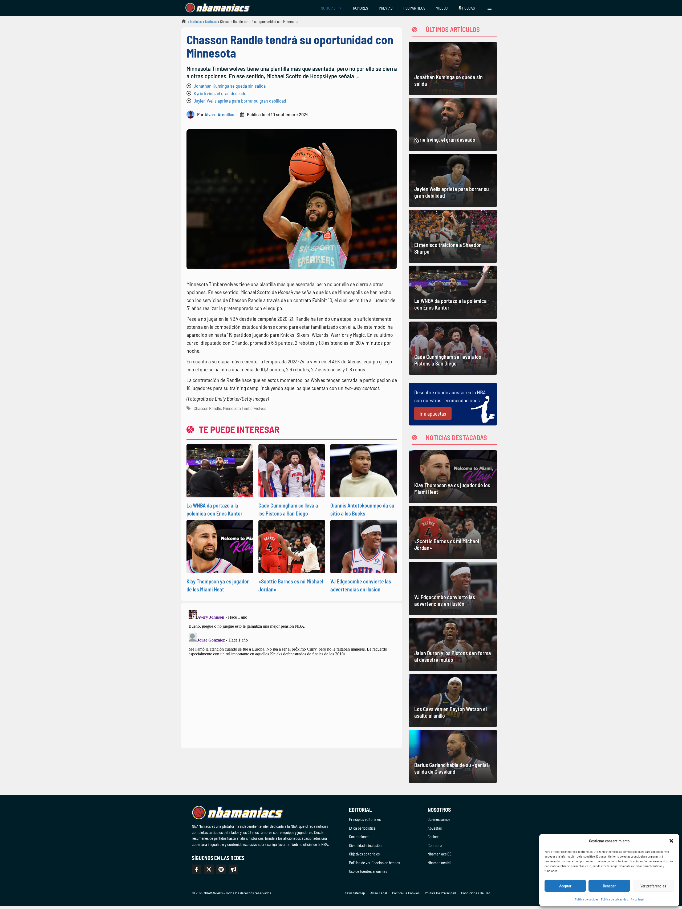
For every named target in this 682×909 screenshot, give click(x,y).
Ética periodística (362, 828)
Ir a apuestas (433, 413)
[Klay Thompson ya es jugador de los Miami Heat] (453, 476)
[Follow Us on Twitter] (209, 869)
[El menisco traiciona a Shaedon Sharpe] (453, 236)
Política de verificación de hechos (374, 862)
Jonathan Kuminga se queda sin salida (230, 86)
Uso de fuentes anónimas (368, 871)
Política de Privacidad (440, 893)
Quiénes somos (439, 819)
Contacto (435, 845)
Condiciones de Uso (475, 893)
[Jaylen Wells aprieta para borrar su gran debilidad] (453, 180)
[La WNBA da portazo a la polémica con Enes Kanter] (453, 292)
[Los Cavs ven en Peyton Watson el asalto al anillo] (453, 700)
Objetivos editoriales (364, 853)
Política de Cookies (406, 893)
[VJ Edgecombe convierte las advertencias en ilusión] (453, 588)
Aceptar (565, 885)
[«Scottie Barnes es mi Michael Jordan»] (453, 532)
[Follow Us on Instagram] (221, 869)
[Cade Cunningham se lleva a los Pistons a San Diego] (453, 348)
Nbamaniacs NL (440, 862)
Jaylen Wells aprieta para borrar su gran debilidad (240, 101)
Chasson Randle (207, 408)
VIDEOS (442, 8)
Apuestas (435, 828)
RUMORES (360, 8)
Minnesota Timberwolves (244, 408)
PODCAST (469, 8)
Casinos (433, 836)
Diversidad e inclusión (365, 845)
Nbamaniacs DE (440, 853)
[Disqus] (291, 674)
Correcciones (359, 836)
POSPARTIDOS (414, 8)
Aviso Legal (378, 893)
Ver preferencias (653, 885)
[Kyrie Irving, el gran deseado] (453, 124)
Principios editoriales (365, 819)
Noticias (196, 21)
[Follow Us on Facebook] (196, 869)
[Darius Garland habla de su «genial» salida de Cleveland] (453, 756)
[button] (671, 840)
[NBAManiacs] (218, 8)
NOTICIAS (328, 8)
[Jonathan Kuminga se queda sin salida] (453, 68)
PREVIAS (386, 8)
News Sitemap (354, 893)
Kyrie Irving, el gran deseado (220, 93)
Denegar (609, 885)
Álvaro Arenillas (219, 114)
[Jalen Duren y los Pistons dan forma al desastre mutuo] (453, 644)
